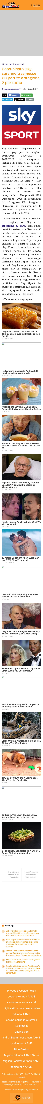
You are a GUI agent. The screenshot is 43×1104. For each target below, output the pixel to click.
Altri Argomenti (17, 64)
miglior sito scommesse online (21, 1008)
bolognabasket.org (10, 89)
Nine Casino (21, 1049)
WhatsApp (27, 95)
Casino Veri (21, 1031)
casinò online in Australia (21, 1019)
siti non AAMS (21, 1014)
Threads (20, 99)
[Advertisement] (21, 32)
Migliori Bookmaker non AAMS (21, 1061)
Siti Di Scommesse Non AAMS (21, 1037)
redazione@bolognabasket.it (25, 1089)
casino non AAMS (21, 1043)
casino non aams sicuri (21, 1002)
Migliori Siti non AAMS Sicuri (21, 1055)
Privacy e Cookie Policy (21, 990)
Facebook (14, 95)
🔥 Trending (7, 925)
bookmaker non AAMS (21, 996)
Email (31, 99)
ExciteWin (21, 1025)
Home (5, 64)
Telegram (8, 99)
